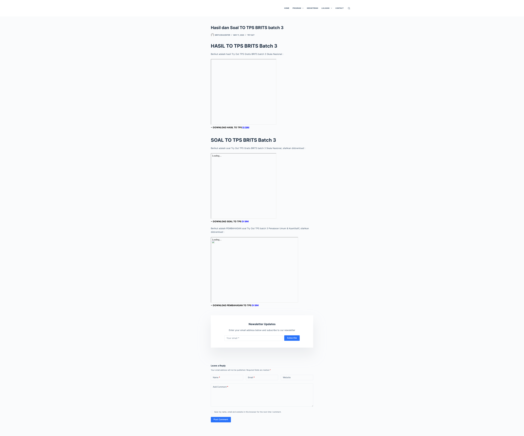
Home (286, 8)
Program (297, 8)
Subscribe (292, 338)
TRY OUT (250, 35)
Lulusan (325, 8)
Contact (339, 8)
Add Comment (220, 387)
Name (216, 377)
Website (287, 377)
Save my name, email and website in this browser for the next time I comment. (247, 412)
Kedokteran (312, 8)
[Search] (349, 8)
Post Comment (221, 419)
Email (251, 377)
